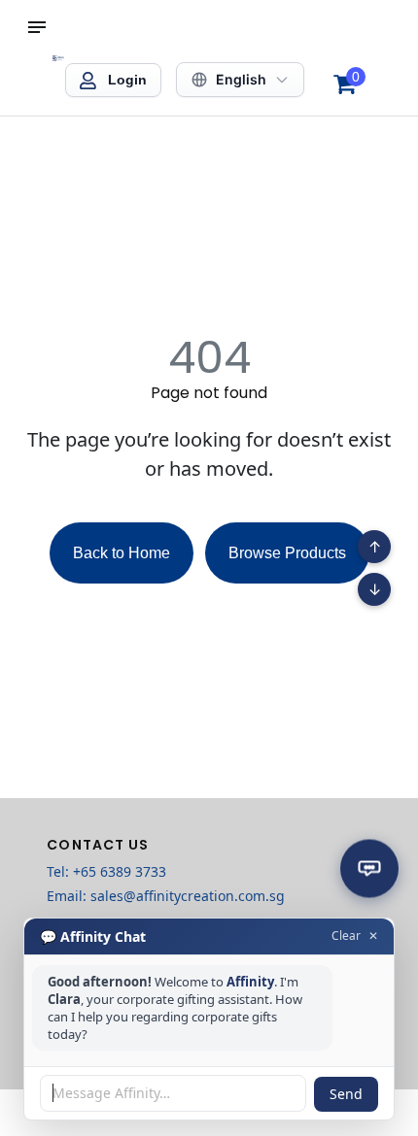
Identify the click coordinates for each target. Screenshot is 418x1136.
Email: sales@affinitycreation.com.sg (166, 895)
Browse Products (287, 553)
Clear (346, 936)
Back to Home (121, 553)
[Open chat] (369, 868)
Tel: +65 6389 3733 (106, 871)
